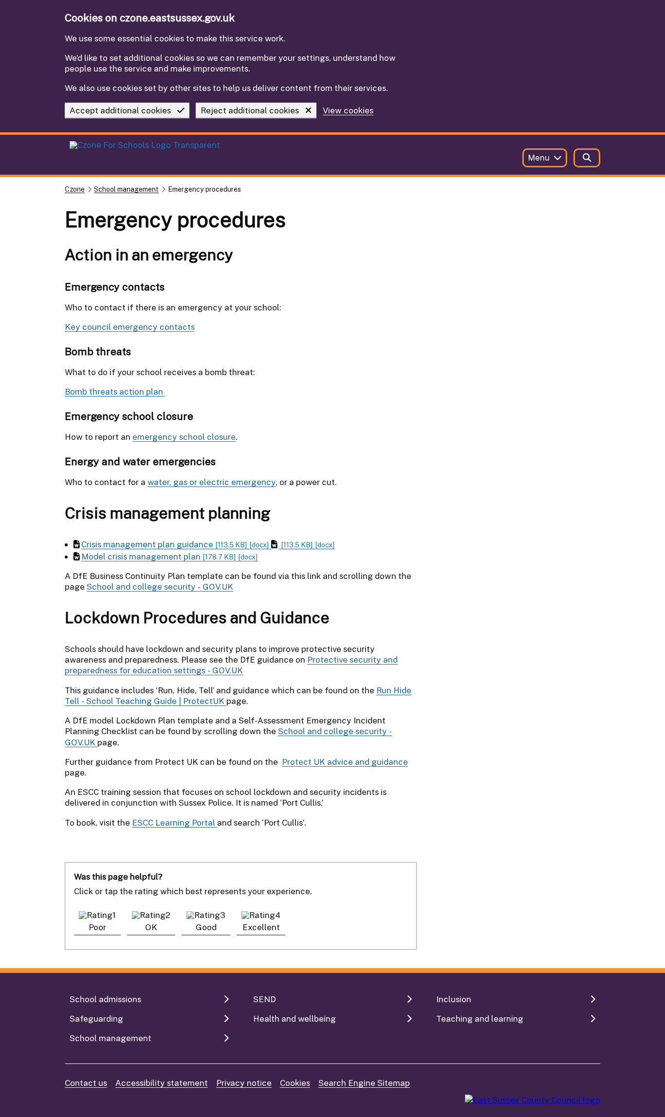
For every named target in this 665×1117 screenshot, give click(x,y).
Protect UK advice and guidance (345, 762)
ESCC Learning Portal (174, 822)
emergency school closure (184, 437)
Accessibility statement (161, 1083)
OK (151, 927)
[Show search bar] (586, 157)
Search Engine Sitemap (364, 1083)
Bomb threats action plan (115, 391)
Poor (97, 927)
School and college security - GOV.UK (160, 586)
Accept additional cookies (120, 110)
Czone (75, 189)
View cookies (348, 111)
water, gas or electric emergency (212, 482)
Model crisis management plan (169, 556)
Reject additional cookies (250, 110)
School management (126, 189)
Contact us (86, 1083)
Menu (539, 157)
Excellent (261, 927)
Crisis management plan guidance (175, 544)
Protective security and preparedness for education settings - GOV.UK (231, 664)
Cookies (295, 1083)
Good (206, 927)
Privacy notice (244, 1083)
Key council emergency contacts (130, 327)
